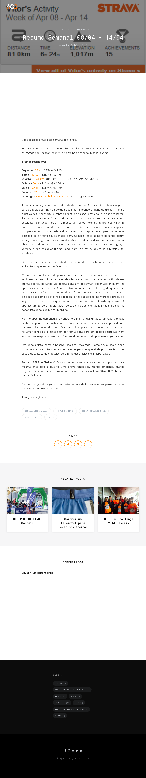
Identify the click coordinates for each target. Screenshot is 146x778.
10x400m (38, 179)
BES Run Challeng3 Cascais (52, 196)
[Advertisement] (73, 112)
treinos (50, 417)
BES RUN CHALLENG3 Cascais (94, 411)
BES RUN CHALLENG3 (65, 411)
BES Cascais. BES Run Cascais (73, 29)
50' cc (38, 170)
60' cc (34, 174)
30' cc (37, 192)
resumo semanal (32, 417)
